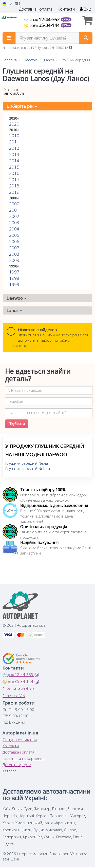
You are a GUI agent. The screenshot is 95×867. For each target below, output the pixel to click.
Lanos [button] (13, 310)
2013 (14, 154)
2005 (14, 235)
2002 (14, 216)
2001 (14, 210)
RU (17, 4)
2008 (14, 254)
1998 (14, 278)
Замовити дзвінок (18, 688)
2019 (14, 192)
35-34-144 (45, 25)
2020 (14, 124)
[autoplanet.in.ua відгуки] (22, 658)
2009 (14, 260)
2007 (14, 248)
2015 (14, 167)
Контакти (66, 9)
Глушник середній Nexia (26, 463)
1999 (14, 284)
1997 (14, 272)
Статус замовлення (20, 739)
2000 (14, 204)
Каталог (9, 770)
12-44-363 (45, 19)
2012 (14, 148)
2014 (14, 161)
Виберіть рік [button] (20, 106)
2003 (14, 222)
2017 (14, 179)
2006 (14, 241)
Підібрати (16, 423)
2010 (14, 135)
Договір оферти (17, 764)
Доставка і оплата (35, 9)
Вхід (87, 9)
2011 (14, 142)
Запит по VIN (14, 695)
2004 (14, 229)
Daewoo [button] (15, 298)
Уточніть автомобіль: (15, 91)
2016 (14, 173)
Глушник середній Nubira (27, 468)
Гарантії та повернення (24, 758)
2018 (14, 186)
